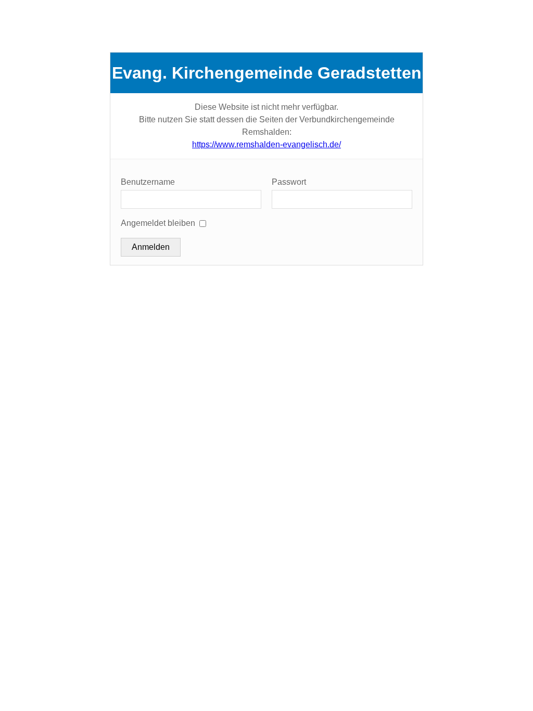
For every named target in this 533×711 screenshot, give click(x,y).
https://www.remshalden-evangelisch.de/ (266, 144)
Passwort (289, 181)
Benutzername (148, 181)
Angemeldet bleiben (158, 223)
